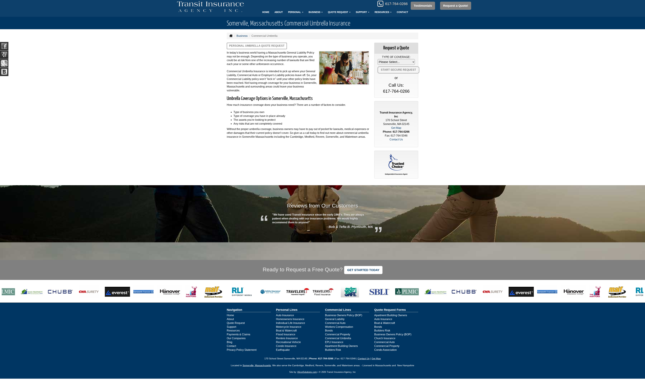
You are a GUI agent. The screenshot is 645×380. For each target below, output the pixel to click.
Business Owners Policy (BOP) (343, 315)
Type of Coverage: (396, 57)
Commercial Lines (338, 309)
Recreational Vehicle (288, 342)
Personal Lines (286, 309)
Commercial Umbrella (338, 338)
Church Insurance (384, 338)
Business (242, 35)
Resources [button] (382, 12)
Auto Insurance (285, 315)
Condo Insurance (286, 346)
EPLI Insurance (334, 342)
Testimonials (423, 5)
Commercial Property (337, 334)
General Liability (335, 319)
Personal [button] (295, 12)
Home (265, 12)
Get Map (396, 127)
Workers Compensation (339, 326)
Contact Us (396, 139)
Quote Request (236, 323)
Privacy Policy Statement (241, 349)
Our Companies (236, 338)
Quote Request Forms (390, 309)
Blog (229, 342)
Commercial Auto (335, 323)
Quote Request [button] (338, 12)
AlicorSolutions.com (307, 372)
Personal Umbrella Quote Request (257, 45)
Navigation (234, 309)
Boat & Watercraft (286, 330)
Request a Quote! (455, 5)
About (278, 12)
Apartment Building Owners (341, 346)
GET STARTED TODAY (363, 270)
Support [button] (362, 12)
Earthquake (283, 349)
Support (231, 326)
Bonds (329, 330)
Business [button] (315, 12)
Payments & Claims (238, 334)
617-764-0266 (396, 4)
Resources (233, 330)
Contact (402, 12)
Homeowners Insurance (290, 319)
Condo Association (385, 349)
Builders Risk (333, 349)
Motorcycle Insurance (288, 326)
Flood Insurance (285, 334)
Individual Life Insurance (290, 323)
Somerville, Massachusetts (257, 365)
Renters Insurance (287, 338)
